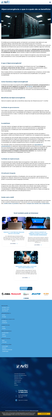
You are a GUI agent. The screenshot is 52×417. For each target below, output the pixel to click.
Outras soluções (6, 344)
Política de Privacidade (7, 414)
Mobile (4, 328)
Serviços (4, 348)
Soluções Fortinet (18, 378)
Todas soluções (17, 380)
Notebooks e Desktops (8, 319)
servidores (29, 86)
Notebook (4, 322)
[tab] (25, 298)
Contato (16, 385)
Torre (3, 326)
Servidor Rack (5, 309)
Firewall (4, 336)
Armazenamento (6, 313)
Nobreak (4, 342)
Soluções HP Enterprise (19, 373)
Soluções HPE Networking (20, 375)
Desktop (4, 320)
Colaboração (5, 351)
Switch (3, 334)
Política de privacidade (34, 410)
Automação (5, 346)
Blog (15, 383)
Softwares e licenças (7, 349)
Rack (3, 340)
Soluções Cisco (17, 377)
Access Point (5, 332)
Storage (4, 316)
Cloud (3, 315)
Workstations (5, 325)
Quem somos (17, 381)
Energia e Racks (5, 338)
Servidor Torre (5, 307)
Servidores (4, 305)
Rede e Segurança (6, 331)
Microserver (5, 310)
